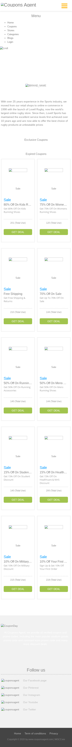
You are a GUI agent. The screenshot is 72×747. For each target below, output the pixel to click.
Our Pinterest (31, 687)
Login (10, 42)
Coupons (12, 26)
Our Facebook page (35, 680)
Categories (13, 34)
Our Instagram (31, 694)
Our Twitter (29, 709)
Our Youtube (30, 702)
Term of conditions (35, 733)
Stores (10, 30)
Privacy (53, 733)
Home (10, 22)
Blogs (10, 38)
